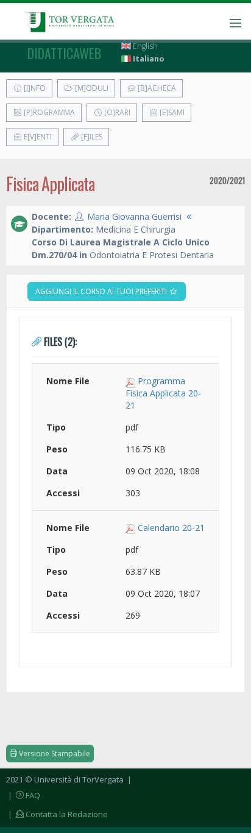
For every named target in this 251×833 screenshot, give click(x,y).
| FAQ (23, 795)
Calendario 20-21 (171, 527)
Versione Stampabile (53, 753)
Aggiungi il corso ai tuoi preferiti (102, 291)
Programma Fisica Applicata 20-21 (163, 393)
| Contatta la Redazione (57, 814)
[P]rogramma (48, 112)
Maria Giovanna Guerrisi (134, 216)
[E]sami (171, 112)
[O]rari (116, 112)
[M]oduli (90, 88)
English (144, 46)
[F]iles (90, 137)
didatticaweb (64, 53)
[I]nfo (34, 88)
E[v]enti (37, 137)
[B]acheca (156, 88)
